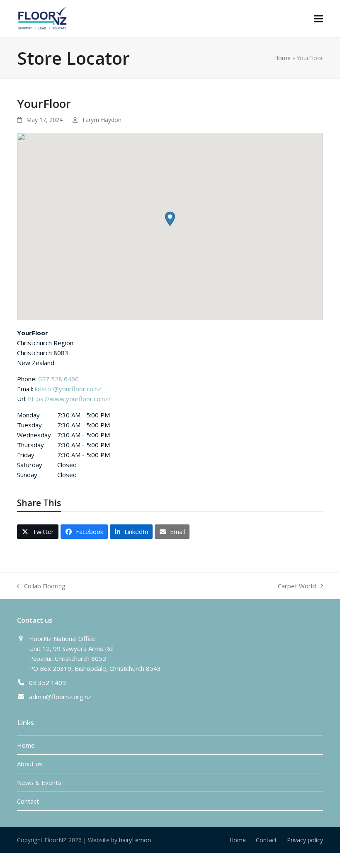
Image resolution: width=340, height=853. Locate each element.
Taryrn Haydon (101, 120)
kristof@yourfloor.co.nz (68, 389)
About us (29, 764)
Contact (28, 801)
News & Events (39, 782)
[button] (318, 18)
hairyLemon (135, 840)
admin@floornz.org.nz (60, 696)
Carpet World (297, 586)
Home (282, 58)
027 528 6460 (58, 379)
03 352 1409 (47, 682)
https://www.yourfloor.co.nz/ (69, 399)
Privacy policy (305, 840)
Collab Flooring (41, 586)
